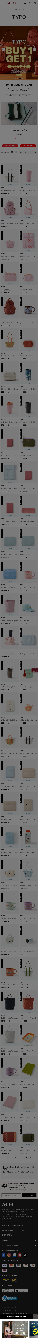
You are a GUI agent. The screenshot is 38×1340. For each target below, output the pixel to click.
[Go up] (35, 1316)
